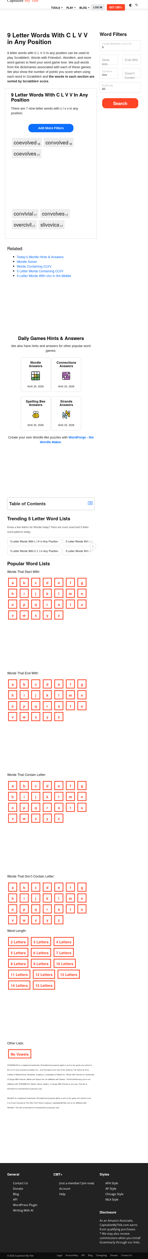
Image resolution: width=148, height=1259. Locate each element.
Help (62, 1194)
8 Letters (18, 963)
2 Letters (18, 941)
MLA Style (111, 1199)
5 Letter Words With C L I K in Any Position (91, 551)
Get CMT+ (115, 7)
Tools (55, 7)
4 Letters (63, 941)
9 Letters (41, 963)
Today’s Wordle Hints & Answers (40, 256)
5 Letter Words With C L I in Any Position (34, 551)
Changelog (101, 1255)
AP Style (110, 1189)
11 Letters (19, 974)
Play (69, 7)
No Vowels (20, 1054)
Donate (18, 1189)
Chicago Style (114, 1194)
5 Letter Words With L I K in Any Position (34, 541)
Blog (83, 7)
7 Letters (63, 952)
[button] (131, 5)
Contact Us (20, 1183)
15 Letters (44, 985)
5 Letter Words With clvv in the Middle (44, 275)
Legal (59, 1255)
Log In (97, 7)
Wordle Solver (27, 261)
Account (64, 1189)
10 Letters (64, 963)
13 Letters (68, 974)
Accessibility (72, 1255)
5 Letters (18, 952)
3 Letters (41, 941)
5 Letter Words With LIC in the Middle (87, 541)
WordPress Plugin (25, 1205)
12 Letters (44, 974)
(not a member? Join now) (76, 1183)
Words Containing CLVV (34, 266)
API (15, 1199)
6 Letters (41, 952)
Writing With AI (23, 1210)
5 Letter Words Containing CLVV (40, 270)
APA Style (111, 1183)
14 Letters (19, 985)
